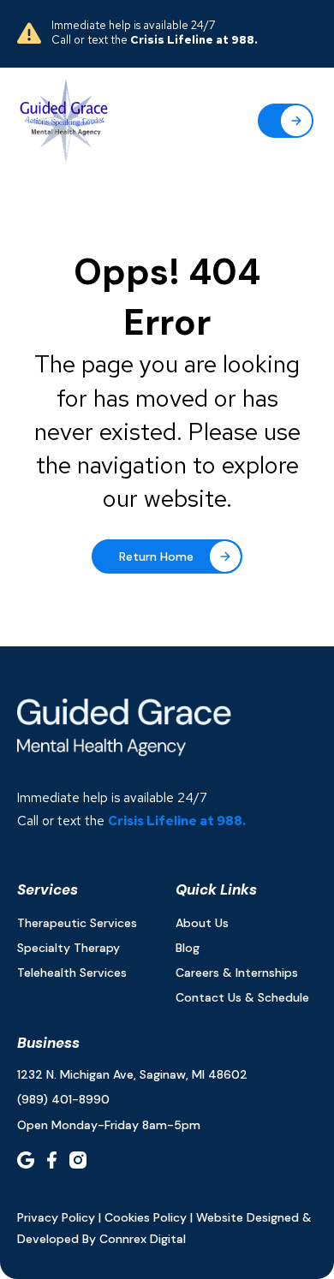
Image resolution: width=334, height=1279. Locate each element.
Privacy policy (56, 1217)
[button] (285, 121)
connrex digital (142, 1238)
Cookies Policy (145, 1217)
